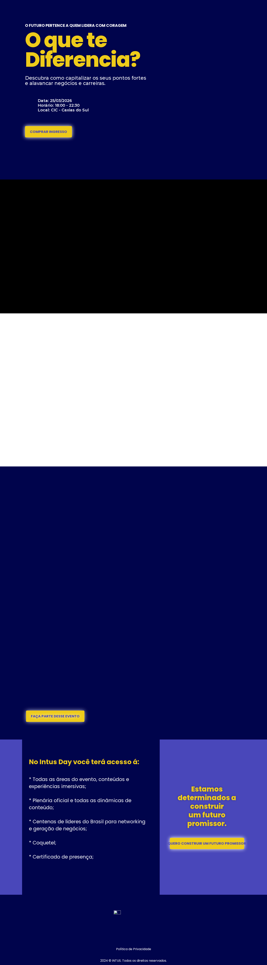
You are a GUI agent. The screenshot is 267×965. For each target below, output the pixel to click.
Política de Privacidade (133, 949)
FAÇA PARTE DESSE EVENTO (55, 716)
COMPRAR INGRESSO (48, 131)
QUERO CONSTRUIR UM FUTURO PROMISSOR (207, 843)
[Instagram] (128, 937)
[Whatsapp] (139, 937)
